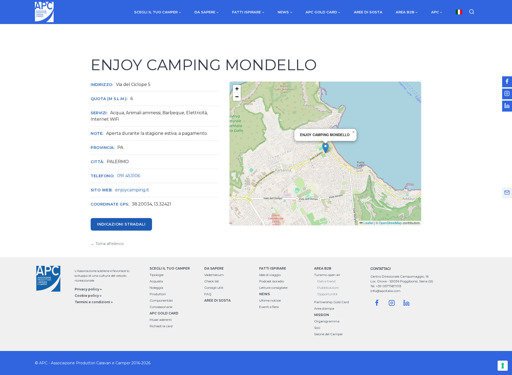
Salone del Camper (328, 334)
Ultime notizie (270, 300)
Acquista (156, 281)
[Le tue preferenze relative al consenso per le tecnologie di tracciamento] (503, 366)
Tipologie (156, 275)
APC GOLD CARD (164, 313)
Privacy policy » (88, 289)
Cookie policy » (88, 296)
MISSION (321, 315)
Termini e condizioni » (94, 302)
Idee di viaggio (270, 275)
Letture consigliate (273, 288)
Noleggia (156, 288)
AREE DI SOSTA (217, 300)
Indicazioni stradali (121, 224)
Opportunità (327, 294)
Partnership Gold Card (331, 302)
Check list (211, 281)
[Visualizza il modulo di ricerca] (471, 12)
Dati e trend (326, 281)
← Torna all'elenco (107, 243)
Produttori (158, 294)
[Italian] (459, 12)
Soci (317, 328)
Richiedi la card (161, 326)
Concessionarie (161, 307)
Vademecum (214, 275)
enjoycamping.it (132, 189)
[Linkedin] (406, 303)
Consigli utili (213, 288)
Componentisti (161, 300)
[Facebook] (376, 303)
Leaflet (368, 222)
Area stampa (324, 308)
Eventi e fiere (269, 307)
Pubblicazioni (328, 288)
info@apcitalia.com (385, 291)
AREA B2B (322, 268)
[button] (325, 148)
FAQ (207, 294)
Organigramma (326, 321)
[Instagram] (391, 303)
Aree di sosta (368, 12)
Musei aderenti (161, 320)
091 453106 (128, 175)
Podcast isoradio (271, 281)
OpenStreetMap (390, 222)
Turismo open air (327, 275)
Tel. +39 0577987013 (385, 286)
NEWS (264, 294)
